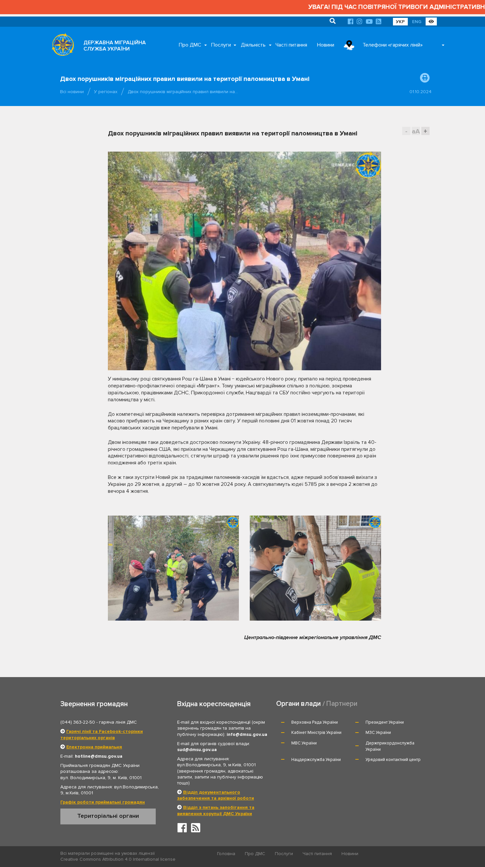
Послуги (221, 45)
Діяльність (253, 45)
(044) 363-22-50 (77, 722)
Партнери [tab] (341, 704)
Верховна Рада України (314, 722)
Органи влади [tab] (298, 704)
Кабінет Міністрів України (316, 732)
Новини (325, 45)
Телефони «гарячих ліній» (393, 45)
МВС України (304, 743)
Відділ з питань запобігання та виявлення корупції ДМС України (215, 810)
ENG (416, 21)
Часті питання (291, 45)
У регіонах (105, 91)
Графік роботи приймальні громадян (102, 802)
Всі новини (72, 91)
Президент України (385, 722)
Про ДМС (190, 45)
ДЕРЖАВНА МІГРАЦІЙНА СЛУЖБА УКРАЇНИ (114, 45)
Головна (226, 853)
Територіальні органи (108, 815)
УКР (400, 21)
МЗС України (378, 732)
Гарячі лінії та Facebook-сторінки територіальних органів (101, 734)
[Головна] (61, 46)
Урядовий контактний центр (393, 759)
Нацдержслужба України (316, 759)
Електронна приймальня (94, 747)
